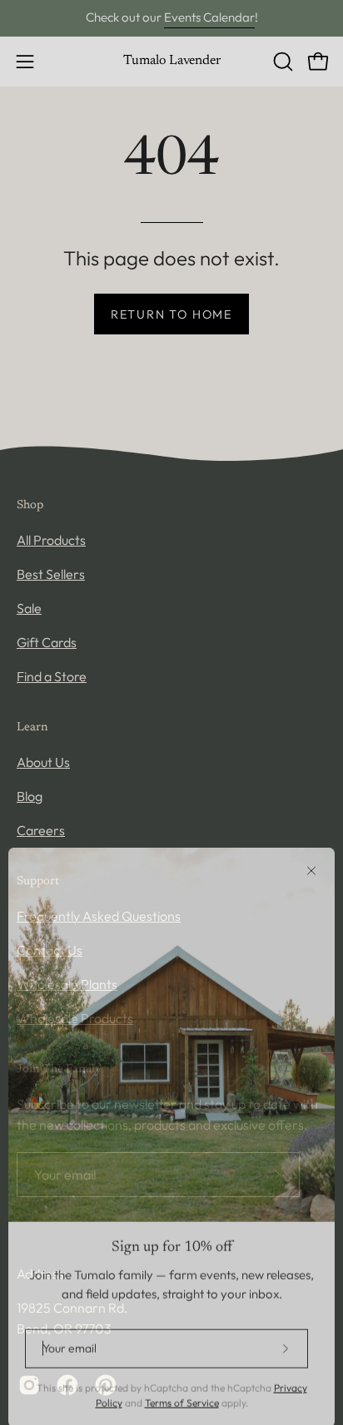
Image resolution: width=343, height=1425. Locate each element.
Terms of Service (182, 1391)
